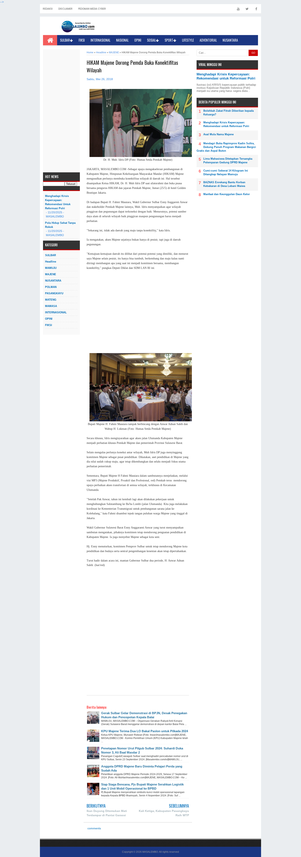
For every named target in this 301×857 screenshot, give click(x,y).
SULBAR (65, 40)
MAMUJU (51, 267)
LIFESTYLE (188, 40)
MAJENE (50, 274)
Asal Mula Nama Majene (218, 134)
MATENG (50, 299)
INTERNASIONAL (100, 40)
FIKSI (82, 40)
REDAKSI (48, 8)
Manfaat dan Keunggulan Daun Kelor (226, 194)
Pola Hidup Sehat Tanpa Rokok (60, 224)
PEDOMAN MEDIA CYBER (92, 8)
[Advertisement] (61, 110)
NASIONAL (122, 40)
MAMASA (51, 306)
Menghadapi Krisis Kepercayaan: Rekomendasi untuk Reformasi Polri (57, 202)
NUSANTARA (230, 40)
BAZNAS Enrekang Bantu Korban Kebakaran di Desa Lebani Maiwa (224, 184)
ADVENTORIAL (208, 40)
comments (94, 828)
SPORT (169, 40)
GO (253, 52)
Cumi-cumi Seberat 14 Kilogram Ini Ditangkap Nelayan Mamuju (225, 172)
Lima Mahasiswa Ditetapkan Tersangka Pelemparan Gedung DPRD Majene (227, 160)
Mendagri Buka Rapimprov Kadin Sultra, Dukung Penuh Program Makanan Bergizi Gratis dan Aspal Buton (226, 147)
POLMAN (51, 287)
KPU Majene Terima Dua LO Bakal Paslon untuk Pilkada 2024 (144, 731)
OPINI (137, 40)
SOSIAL (151, 40)
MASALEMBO (150, 851)
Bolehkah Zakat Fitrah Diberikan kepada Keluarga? (228, 112)
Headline (50, 261)
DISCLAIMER (65, 8)
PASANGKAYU (54, 293)
